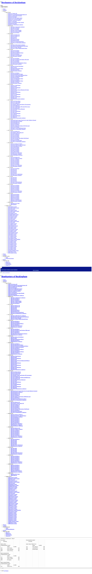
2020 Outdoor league (12, 227)
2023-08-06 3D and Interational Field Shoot (19, 46)
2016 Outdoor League (12, 238)
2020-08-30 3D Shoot (15, 69)
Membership (8, 262)
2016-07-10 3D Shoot (15, 126)
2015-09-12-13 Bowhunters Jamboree (18, 141)
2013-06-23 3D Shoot (15, 162)
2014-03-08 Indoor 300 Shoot (16, 155)
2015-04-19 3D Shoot (15, 135)
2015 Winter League (12, 241)
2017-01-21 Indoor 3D (15, 103)
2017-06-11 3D (14, 112)
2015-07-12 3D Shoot (15, 139)
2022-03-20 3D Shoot (15, 50)
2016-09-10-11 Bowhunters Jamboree (18, 129)
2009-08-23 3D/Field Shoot (16, 200)
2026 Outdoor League (12, 206)
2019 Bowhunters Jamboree (16, 83)
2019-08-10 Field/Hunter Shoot (17, 80)
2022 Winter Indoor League (13, 221)
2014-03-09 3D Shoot (15, 147)
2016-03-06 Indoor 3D (15, 122)
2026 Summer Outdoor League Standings (9, 269)
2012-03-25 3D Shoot (15, 168)
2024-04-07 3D (14, 38)
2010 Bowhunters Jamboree (16, 192)
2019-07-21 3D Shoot (15, 79)
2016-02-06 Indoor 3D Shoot (16, 121)
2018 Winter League (12, 234)
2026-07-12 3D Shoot (12, 21)
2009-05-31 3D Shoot (15, 196)
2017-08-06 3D (14, 116)
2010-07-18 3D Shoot (15, 189)
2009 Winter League (12, 251)
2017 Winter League (12, 237)
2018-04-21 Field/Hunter (15, 87)
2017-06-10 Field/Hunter (15, 111)
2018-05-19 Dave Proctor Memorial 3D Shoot (20, 89)
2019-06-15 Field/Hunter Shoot (17, 76)
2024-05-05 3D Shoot (15, 39)
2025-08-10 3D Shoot (15, 28)
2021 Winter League (12, 224)
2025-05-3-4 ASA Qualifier (16, 31)
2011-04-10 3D (14, 177)
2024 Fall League (11, 212)
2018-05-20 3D (14, 91)
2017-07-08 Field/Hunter (15, 113)
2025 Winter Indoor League (13, 211)
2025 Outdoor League (12, 210)
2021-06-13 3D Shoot (15, 60)
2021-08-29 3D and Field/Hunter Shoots (19, 62)
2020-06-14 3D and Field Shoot (17, 66)
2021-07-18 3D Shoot (15, 61)
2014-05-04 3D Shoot (15, 149)
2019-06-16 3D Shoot (15, 77)
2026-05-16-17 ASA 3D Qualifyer (15, 19)
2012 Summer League (12, 246)
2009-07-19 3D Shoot (15, 198)
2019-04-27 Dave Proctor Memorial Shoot (19, 75)
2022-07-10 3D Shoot (15, 53)
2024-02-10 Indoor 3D (15, 35)
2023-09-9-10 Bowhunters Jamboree (18, 44)
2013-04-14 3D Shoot (15, 160)
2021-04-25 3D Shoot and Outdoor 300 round (20, 59)
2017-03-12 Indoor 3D (15, 107)
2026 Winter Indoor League (13, 207)
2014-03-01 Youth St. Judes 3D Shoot (18, 144)
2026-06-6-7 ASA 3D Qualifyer (14, 20)
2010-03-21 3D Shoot (15, 185)
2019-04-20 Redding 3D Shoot (17, 74)
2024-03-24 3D (14, 37)
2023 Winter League (12, 218)
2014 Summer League (12, 243)
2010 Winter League (12, 249)
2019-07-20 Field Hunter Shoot (17, 78)
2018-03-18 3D (14, 86)
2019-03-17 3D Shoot (15, 73)
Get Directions (8, 264)
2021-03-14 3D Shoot (15, 58)
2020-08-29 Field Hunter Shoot (17, 68)
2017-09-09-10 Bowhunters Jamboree (18, 117)
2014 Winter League (12, 242)
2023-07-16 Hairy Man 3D (16, 47)
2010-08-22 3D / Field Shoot (16, 191)
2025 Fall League (11, 209)
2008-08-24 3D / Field (15, 203)
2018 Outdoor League (12, 233)
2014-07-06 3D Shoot (15, 151)
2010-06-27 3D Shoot (15, 188)
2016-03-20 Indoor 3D (15, 123)
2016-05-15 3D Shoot (15, 124)
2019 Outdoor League (12, 230)
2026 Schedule (36, 270)
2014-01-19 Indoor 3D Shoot (16, 143)
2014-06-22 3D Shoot (15, 150)
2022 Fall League (11, 219)
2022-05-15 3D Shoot (15, 51)
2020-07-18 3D (14, 67)
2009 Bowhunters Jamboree (16, 201)
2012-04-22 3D (14, 169)
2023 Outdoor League (12, 216)
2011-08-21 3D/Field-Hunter (16, 182)
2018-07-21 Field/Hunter (15, 94)
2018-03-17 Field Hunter (15, 85)
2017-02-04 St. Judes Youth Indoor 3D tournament (21, 104)
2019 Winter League (12, 231)
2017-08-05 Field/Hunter (15, 115)
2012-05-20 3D (14, 170)
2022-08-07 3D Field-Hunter (16, 55)
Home (4, 8)
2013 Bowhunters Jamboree (16, 166)
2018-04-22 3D (14, 88)
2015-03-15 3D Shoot (15, 134)
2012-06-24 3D (14, 171)
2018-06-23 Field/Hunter (15, 92)
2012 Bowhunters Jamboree (16, 175)
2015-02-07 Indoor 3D (15, 133)
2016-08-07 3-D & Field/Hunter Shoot (18, 128)
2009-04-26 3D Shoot (15, 195)
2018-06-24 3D (14, 93)
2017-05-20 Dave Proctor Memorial (18, 109)
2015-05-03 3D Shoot (15, 137)
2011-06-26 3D (14, 179)
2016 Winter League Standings (14, 239)
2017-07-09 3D (14, 114)
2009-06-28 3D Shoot (15, 197)
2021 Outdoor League (12, 223)
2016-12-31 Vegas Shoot (15, 102)
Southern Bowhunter (10, 258)
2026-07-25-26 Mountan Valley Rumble (16, 22)
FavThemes (6, 570)
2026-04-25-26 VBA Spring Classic (15, 17)
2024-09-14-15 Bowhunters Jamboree (18, 42)
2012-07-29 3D (14, 173)
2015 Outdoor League (12, 240)
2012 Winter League (12, 247)
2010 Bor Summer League (13, 250)
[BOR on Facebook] (1, 272)
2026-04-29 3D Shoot (12, 16)
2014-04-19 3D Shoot (15, 148)
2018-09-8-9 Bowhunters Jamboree (18, 98)
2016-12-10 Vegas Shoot (15, 101)
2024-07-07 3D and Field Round (17, 41)
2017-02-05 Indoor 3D (15, 105)
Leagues (4, 255)
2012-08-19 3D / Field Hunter (16, 174)
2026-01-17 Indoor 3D (12, 13)
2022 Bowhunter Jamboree (16, 56)
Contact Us (8, 265)
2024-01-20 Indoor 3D (15, 34)
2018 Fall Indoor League (13, 232)
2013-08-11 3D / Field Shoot (16, 165)
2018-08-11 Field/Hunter (15, 96)
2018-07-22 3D (14, 95)
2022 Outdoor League (12, 220)
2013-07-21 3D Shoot (15, 164)
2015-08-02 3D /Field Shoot (16, 140)
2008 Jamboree (14, 204)
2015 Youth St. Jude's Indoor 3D (17, 132)
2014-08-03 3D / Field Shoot (16, 152)
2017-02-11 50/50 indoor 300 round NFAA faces (20, 106)
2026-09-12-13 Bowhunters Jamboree (15, 24)
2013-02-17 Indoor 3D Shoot (16, 158)
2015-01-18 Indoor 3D (15, 131)
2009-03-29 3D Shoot (15, 194)
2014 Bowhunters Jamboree (16, 153)
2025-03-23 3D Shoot (15, 32)
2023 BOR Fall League (12, 215)
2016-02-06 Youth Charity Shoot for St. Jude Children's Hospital (23, 120)
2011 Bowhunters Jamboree (16, 183)
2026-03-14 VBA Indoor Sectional (15, 15)
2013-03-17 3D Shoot (15, 159)
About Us (7, 261)
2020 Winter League (12, 228)
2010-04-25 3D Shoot (15, 186)
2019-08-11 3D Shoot (15, 82)
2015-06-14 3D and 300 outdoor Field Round (20, 138)
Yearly (7, 257)
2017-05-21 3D (14, 110)
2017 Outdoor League (12, 235)
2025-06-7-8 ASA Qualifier (16, 30)
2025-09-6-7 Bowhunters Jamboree (18, 26)
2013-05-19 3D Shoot (15, 161)
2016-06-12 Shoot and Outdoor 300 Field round (20, 125)
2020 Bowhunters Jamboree (16, 70)
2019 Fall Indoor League (13, 229)
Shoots (4, 253)
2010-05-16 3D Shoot (15, 187)
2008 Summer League (12, 252)
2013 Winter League (12, 244)
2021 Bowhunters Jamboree (16, 64)
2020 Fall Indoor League (13, 225)
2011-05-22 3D (14, 178)
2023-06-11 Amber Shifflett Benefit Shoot (19, 48)
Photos (4, 259)
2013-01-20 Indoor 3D (15, 157)
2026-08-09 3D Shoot (12, 23)
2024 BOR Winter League (13, 214)
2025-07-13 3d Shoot (15, 29)
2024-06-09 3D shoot (15, 40)
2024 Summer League (12, 213)
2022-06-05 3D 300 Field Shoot (17, 52)
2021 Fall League (11, 222)
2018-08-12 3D (14, 97)
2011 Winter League (12, 248)
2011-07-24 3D (14, 180)
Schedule (5, 10)
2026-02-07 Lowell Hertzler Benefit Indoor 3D (17, 14)
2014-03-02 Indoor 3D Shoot (16, 146)
